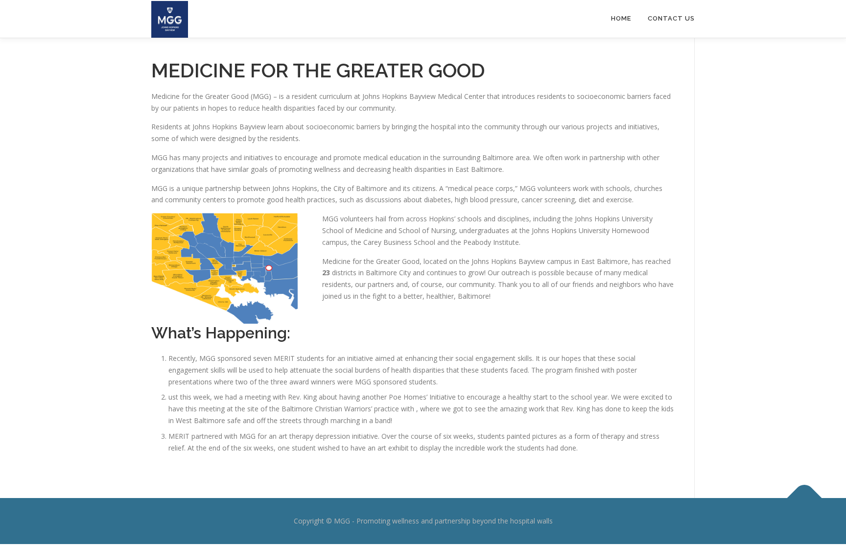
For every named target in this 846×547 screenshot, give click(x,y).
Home (621, 18)
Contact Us (671, 18)
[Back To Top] (804, 498)
